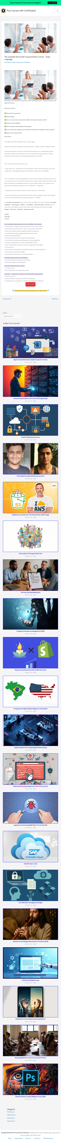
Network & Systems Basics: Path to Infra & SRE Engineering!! (30, 398)
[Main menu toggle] (57, 11)
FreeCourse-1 (20, 62)
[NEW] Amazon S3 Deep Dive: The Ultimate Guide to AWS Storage (30, 515)
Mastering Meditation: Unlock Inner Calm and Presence (30, 1058)
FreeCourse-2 (11, 1118)
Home (9, 1138)
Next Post (55, 299)
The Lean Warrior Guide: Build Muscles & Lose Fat (30, 476)
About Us (28, 1138)
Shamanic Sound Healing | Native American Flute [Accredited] (30, 941)
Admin (34, 362)
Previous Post (6, 299)
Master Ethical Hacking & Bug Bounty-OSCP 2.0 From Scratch (30, 786)
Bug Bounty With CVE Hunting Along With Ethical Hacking (30, 747)
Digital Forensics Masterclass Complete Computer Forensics (30, 360)
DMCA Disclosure (48, 1138)
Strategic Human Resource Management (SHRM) (31, 631)
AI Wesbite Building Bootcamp (30, 980)
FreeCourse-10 (11, 1115)
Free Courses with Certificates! (21, 10)
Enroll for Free (30, 284)
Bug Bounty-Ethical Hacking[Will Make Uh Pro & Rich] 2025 (30, 825)
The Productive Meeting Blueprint (30, 592)
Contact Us (37, 1138)
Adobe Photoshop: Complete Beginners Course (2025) (30, 1096)
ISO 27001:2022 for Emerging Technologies (30, 902)
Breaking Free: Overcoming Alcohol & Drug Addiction (30, 1019)
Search (5, 313)
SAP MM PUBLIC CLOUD (30, 864)
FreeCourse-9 (11, 1121)
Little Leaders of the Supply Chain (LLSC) (30, 553)
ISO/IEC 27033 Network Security (30, 437)
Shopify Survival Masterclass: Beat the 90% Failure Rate (30, 670)
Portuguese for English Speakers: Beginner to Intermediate (30, 709)
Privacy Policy (18, 1138)
